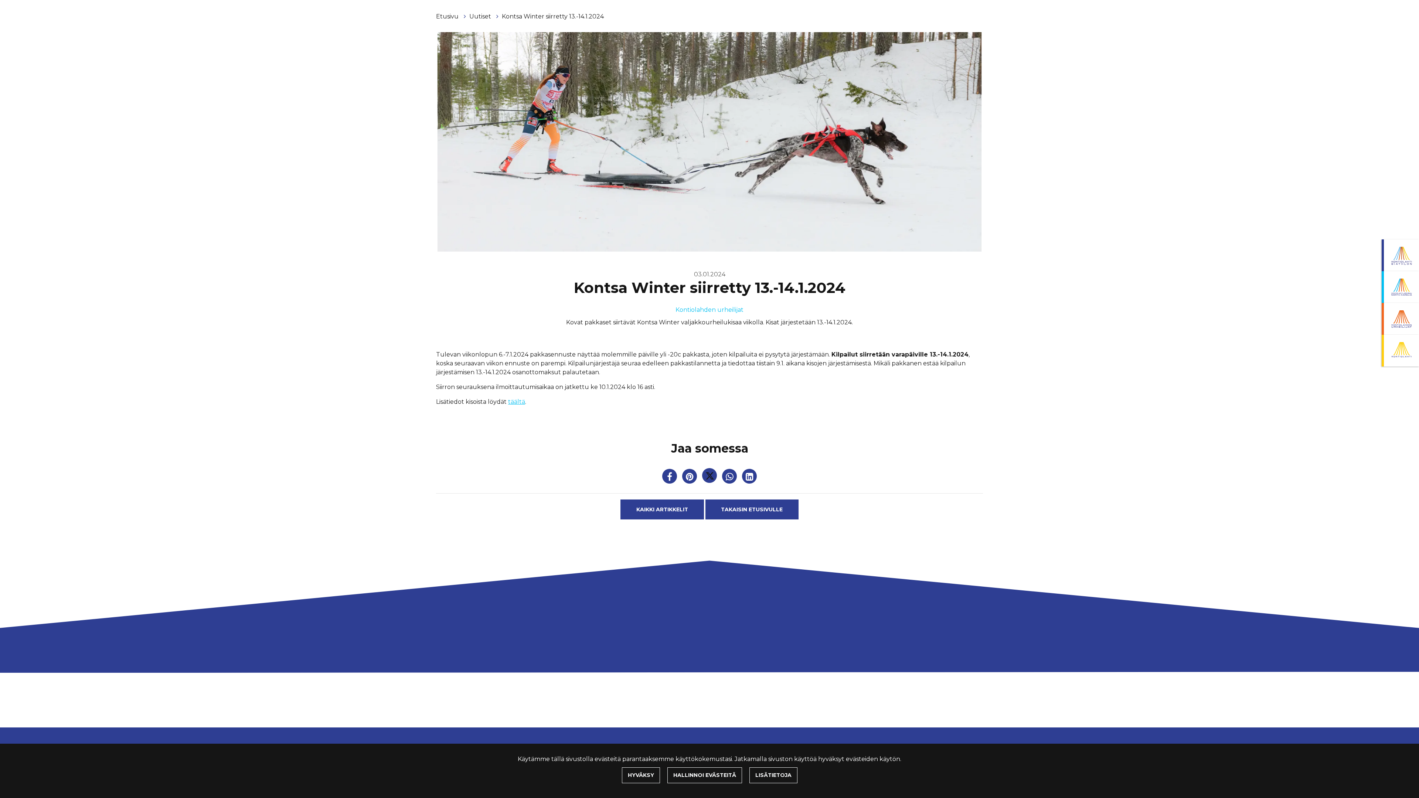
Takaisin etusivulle (752, 509)
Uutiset (481, 16)
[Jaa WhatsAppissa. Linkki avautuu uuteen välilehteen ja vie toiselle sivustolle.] (730, 477)
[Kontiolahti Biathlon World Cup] (1400, 287)
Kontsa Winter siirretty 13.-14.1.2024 (553, 16)
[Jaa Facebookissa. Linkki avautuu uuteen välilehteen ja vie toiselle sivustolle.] (670, 477)
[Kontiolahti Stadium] (1400, 350)
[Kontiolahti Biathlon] (1400, 255)
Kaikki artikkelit (662, 509)
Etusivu (448, 16)
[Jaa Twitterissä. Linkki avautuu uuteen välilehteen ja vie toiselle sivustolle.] (710, 477)
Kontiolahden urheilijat (709, 309)
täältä (516, 401)
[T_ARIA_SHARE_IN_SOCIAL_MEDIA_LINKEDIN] (749, 477)
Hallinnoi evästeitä (704, 775)
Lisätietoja (773, 775)
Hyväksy (641, 775)
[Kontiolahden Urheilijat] (1400, 319)
